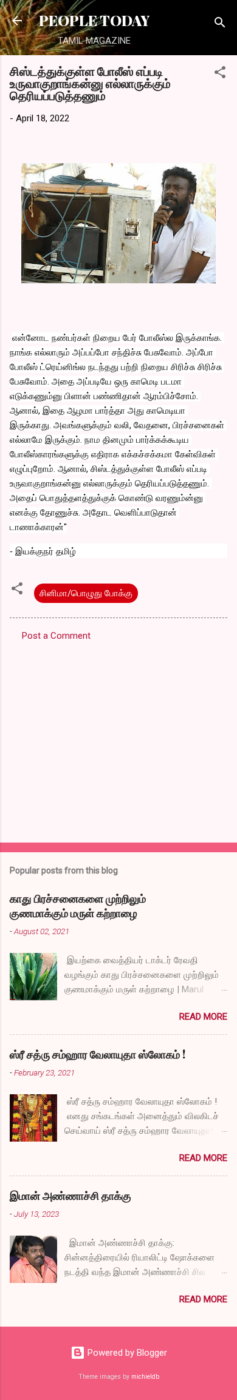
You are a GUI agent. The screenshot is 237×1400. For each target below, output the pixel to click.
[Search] (220, 24)
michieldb (145, 1377)
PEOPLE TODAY (94, 20)
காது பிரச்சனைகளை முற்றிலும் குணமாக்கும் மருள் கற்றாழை (78, 905)
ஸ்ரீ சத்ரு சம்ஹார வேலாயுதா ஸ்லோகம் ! (97, 1054)
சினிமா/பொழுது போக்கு (86, 593)
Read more (203, 1016)
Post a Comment (56, 635)
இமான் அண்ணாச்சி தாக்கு (70, 1195)
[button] (220, 74)
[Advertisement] (118, 738)
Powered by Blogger (126, 1352)
